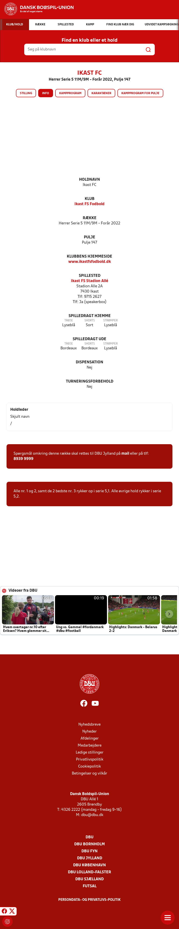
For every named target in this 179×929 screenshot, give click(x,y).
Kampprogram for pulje (140, 93)
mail (125, 454)
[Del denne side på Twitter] (12, 911)
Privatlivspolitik (89, 759)
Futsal (89, 886)
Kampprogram (70, 93)
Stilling (26, 93)
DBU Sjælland (89, 879)
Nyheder (89, 731)
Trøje (68, 320)
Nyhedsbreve (89, 724)
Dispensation (89, 362)
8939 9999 (23, 459)
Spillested (89, 276)
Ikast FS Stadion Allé (89, 281)
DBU (89, 837)
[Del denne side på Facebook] (4, 911)
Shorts (89, 320)
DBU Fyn (89, 851)
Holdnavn (89, 180)
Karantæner (101, 93)
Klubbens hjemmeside (89, 256)
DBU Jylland (89, 858)
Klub (90, 199)
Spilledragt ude (89, 339)
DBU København (89, 865)
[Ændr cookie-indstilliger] (7, 921)
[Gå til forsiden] (37, 9)
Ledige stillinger (89, 752)
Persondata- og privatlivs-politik (89, 899)
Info (45, 93)
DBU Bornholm (89, 844)
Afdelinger (90, 738)
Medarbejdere (90, 745)
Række (89, 218)
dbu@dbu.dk (92, 815)
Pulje (89, 237)
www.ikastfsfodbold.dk (89, 262)
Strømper (110, 320)
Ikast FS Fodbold (89, 204)
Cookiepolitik (89, 766)
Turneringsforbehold (89, 381)
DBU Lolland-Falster (89, 872)
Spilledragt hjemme (90, 316)
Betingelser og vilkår (89, 773)
